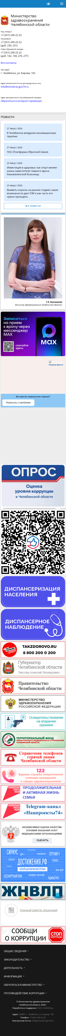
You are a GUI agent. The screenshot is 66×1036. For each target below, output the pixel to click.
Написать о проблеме (18, 402)
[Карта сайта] (41, 4)
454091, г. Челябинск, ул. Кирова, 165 (36, 1014)
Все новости (33, 205)
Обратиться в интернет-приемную (21, 101)
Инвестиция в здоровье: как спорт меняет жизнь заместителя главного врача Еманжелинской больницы (32, 171)
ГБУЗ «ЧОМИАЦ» (45, 1008)
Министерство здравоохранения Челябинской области (30, 20)
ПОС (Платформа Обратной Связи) (27, 152)
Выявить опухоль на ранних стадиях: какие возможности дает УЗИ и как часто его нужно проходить (32, 193)
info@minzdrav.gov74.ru (43, 1020)
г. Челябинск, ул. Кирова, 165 (18, 73)
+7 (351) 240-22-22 (11, 35)
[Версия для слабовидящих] (48, 4)
